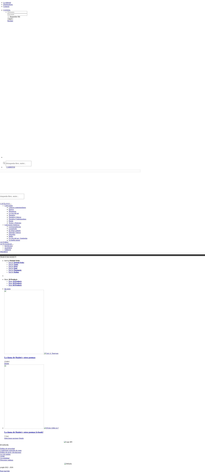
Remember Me (15, 17)
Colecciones (8, 206)
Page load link (5, 471)
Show (15, 281)
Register (10, 21)
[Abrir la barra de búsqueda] (4, 160)
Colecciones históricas (11, 225)
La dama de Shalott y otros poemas (19, 357)
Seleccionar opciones (11, 438)
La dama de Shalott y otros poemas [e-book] (23, 432)
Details (6, 363)
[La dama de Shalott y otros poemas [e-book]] (104, 397)
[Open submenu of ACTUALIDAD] (12, 244)
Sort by (16, 262)
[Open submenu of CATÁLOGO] (10, 204)
